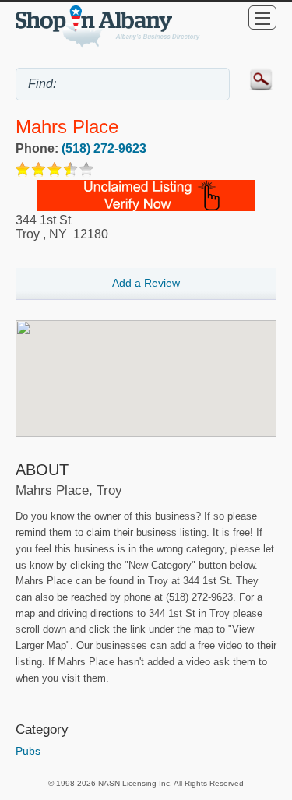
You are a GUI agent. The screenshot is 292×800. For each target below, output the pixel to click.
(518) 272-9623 (104, 148)
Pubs (28, 751)
